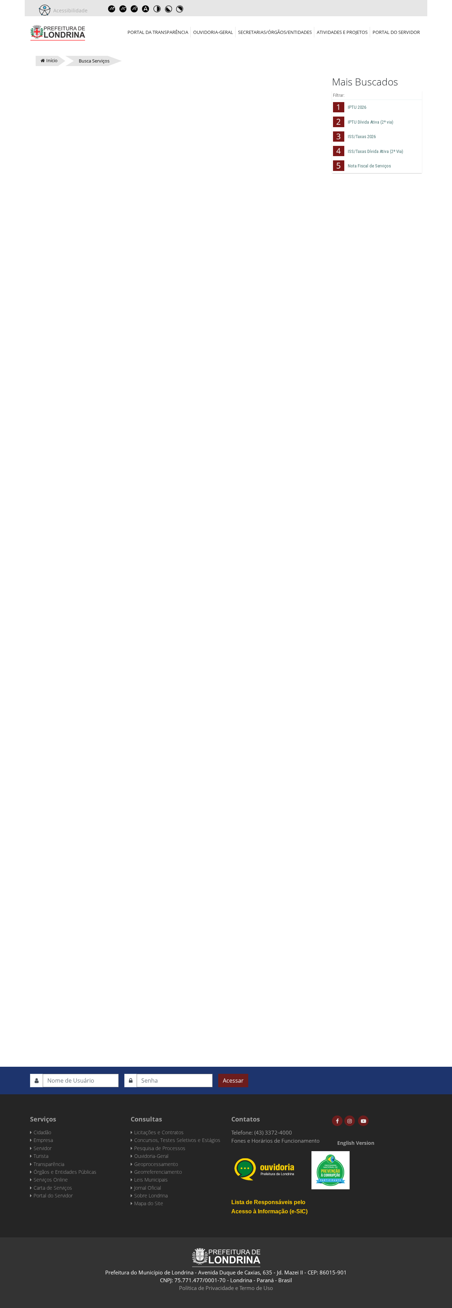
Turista (41, 1156)
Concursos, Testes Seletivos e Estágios (177, 1140)
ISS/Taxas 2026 (362, 136)
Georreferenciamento (158, 1171)
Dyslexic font (145, 8)
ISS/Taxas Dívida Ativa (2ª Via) (375, 151)
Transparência (49, 1164)
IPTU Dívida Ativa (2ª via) (370, 122)
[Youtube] (363, 1120)
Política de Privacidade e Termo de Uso (226, 1287)
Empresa (43, 1140)
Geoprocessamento (156, 1164)
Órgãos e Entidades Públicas (65, 1171)
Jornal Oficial (147, 1187)
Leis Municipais (151, 1179)
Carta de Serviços (53, 1187)
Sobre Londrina (151, 1195)
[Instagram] (349, 1120)
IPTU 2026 (357, 107)
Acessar (233, 1080)
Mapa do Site (148, 1203)
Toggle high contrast (156, 8)
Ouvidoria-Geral (213, 32)
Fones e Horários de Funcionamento (275, 1140)
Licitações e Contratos (159, 1132)
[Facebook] (337, 1120)
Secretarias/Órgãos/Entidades (275, 32)
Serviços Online (51, 1179)
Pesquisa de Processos (159, 1148)
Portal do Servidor (396, 32)
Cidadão (42, 1132)
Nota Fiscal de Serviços (369, 165)
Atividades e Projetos (342, 32)
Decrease (123, 8)
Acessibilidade (69, 10)
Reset (134, 8)
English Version (355, 1143)
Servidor (43, 1148)
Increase (111, 8)
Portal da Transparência (157, 32)
